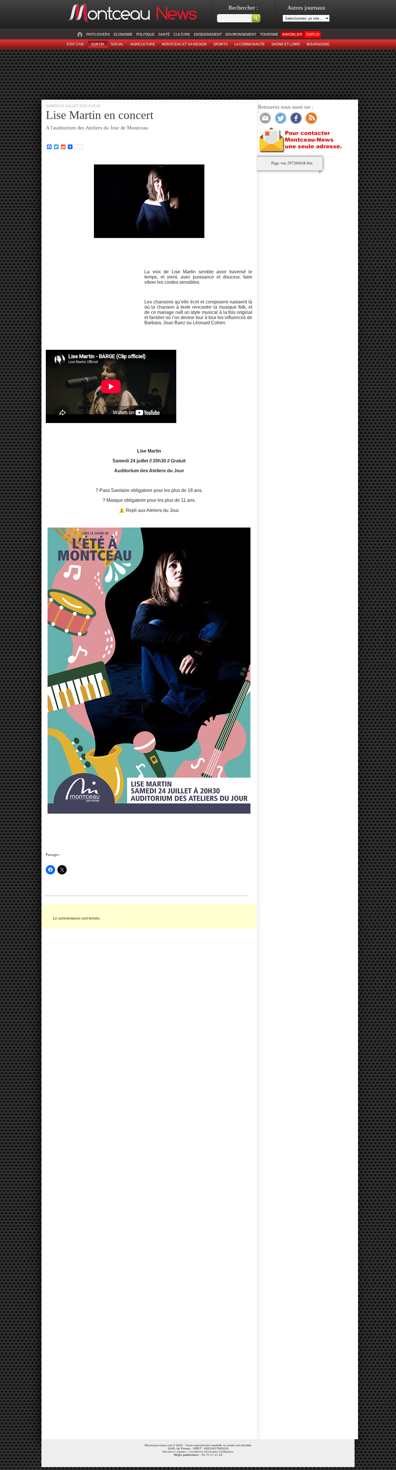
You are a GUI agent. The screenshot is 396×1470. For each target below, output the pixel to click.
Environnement (241, 34)
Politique (145, 34)
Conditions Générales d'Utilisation (211, 1451)
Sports (220, 44)
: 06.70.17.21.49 (198, 1454)
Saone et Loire (285, 44)
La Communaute (249, 44)
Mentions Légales (174, 1451)
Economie (123, 34)
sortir (97, 44)
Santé (164, 34)
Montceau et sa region (184, 44)
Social (117, 44)
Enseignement (208, 34)
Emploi (312, 34)
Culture (182, 34)
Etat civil (75, 44)
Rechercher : (243, 7)
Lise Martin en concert (99, 115)
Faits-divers (98, 34)
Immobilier (292, 34)
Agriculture (142, 44)
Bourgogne (318, 44)
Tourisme (269, 34)
